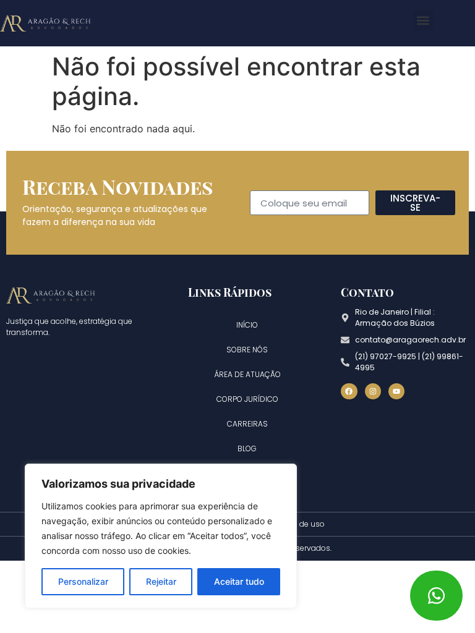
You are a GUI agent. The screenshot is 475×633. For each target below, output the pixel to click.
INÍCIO (247, 325)
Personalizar (83, 581)
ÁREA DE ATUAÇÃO (247, 374)
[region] (161, 536)
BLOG (247, 448)
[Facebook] (349, 391)
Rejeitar (161, 581)
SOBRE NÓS (247, 349)
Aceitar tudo (239, 581)
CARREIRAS (247, 423)
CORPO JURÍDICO (247, 399)
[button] (423, 20)
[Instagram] (373, 391)
